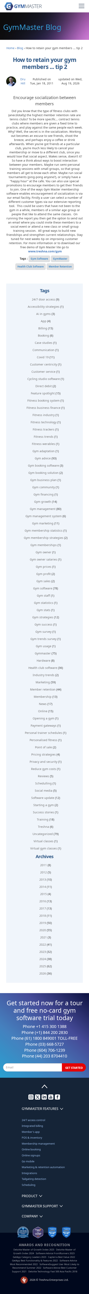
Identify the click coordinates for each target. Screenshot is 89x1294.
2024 (42, 959)
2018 (42, 916)
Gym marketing (42, 523)
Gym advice (43, 458)
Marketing (43, 682)
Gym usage (43, 646)
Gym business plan (43, 480)
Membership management (38, 1143)
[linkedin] (44, 1098)
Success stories (43, 812)
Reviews (43, 776)
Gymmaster (43, 653)
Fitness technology (44, 422)
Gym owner (43, 552)
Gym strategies (42, 617)
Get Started (74, 1068)
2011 (43, 865)
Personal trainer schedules (43, 733)
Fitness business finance (43, 408)
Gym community (43, 487)
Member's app (31, 1132)
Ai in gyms (43, 314)
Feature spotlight (43, 393)
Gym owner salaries (43, 559)
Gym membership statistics (44, 530)
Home (10, 48)
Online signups (31, 1155)
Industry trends (43, 675)
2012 (43, 872)
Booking (43, 335)
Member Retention (60, 266)
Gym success (43, 624)
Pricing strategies (43, 754)
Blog (20, 48)
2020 (42, 930)
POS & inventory (32, 1137)
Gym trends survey (43, 639)
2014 (42, 887)
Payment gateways (44, 725)
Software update (42, 798)
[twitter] (37, 1098)
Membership (43, 697)
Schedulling (43, 783)
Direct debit (43, 386)
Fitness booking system (43, 400)
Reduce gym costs (43, 769)
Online (42, 711)
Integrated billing (32, 1126)
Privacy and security (43, 762)
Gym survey (43, 632)
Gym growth (42, 502)
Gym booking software (43, 465)
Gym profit (43, 574)
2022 (42, 944)
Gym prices (43, 567)
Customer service (43, 372)
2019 (42, 923)
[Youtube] (50, 1098)
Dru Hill (22, 81)
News (43, 704)
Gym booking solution (43, 473)
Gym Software (39, 258)
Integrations (29, 1173)
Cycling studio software (43, 379)
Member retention (42, 689)
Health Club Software (30, 266)
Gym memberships (43, 545)
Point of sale (43, 747)
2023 (42, 952)
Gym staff (43, 595)
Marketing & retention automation (43, 1167)
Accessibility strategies (43, 307)
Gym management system (43, 516)
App (43, 321)
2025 (42, 966)
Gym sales (43, 581)
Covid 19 (43, 357)
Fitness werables (43, 444)
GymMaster (60, 258)
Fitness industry (43, 415)
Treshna (43, 827)
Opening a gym (43, 718)
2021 (43, 937)
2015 (43, 894)
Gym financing (44, 494)
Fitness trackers (43, 429)
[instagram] (31, 1098)
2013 (42, 879)
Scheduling (28, 1185)
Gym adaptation (43, 451)
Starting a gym (43, 805)
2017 (42, 908)
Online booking (31, 1149)
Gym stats (43, 610)
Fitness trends (43, 437)
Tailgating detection (34, 1179)
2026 (42, 973)
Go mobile (28, 1161)
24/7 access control (33, 1120)
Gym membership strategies (43, 538)
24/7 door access (43, 299)
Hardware (43, 660)
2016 (42, 901)
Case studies (43, 343)
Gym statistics (43, 603)
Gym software (42, 588)
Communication (43, 350)
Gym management (42, 509)
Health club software (42, 668)
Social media (43, 790)
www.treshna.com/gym (45, 251)
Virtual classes (43, 841)
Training (42, 819)
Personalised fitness (43, 740)
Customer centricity (43, 364)
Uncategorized (42, 834)
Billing (42, 328)
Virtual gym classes (43, 848)
